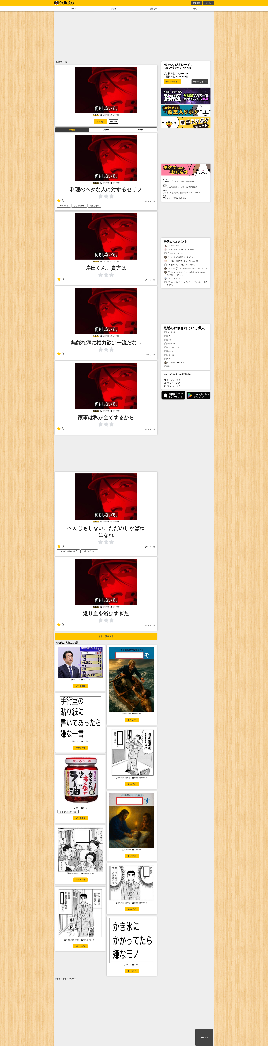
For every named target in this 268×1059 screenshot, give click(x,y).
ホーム (73, 8)
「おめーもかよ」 (174, 278)
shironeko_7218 (173, 347)
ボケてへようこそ (200, 82)
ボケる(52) (80, 879)
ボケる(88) (132, 720)
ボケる (114, 8)
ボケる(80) (80, 748)
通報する (113, 121)
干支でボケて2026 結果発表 (174, 197)
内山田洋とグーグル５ (175, 362)
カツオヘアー (172, 332)
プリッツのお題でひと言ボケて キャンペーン (181, 191)
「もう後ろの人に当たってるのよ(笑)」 (182, 265)
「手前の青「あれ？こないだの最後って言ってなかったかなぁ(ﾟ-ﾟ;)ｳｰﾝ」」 (187, 273)
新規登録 (196, 3)
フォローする (173, 383)
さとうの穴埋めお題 (68, 812)
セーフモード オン (172, 82)
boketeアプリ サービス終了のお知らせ (179, 180)
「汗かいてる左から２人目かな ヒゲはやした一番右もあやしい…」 (187, 283)
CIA (168, 336)
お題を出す (154, 8)
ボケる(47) (132, 909)
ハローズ (170, 355)
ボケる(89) (80, 686)
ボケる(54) (80, 818)
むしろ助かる (79, 206)
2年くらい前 (150, 201)
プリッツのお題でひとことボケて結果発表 (180, 186)
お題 (64, 979)
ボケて (57, 979)
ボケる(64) (132, 784)
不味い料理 (63, 206)
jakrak (169, 340)
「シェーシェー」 (174, 246)
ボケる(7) (100, 121)
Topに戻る (204, 1037)
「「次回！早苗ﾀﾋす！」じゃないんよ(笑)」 (183, 261)
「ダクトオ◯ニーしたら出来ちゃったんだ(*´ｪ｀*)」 (187, 268)
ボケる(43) (132, 971)
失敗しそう (94, 206)
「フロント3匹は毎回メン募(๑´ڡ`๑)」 (182, 257)
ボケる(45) (80, 946)
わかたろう (171, 343)
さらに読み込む (106, 636)
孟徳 (169, 366)
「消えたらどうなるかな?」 (177, 253)
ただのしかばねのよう (68, 551)
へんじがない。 (89, 551)
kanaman (170, 351)
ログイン (208, 3)
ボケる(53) (132, 856)
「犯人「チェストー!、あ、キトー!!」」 (182, 249)
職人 (195, 8)
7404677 (72, 979)
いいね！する (173, 380)
